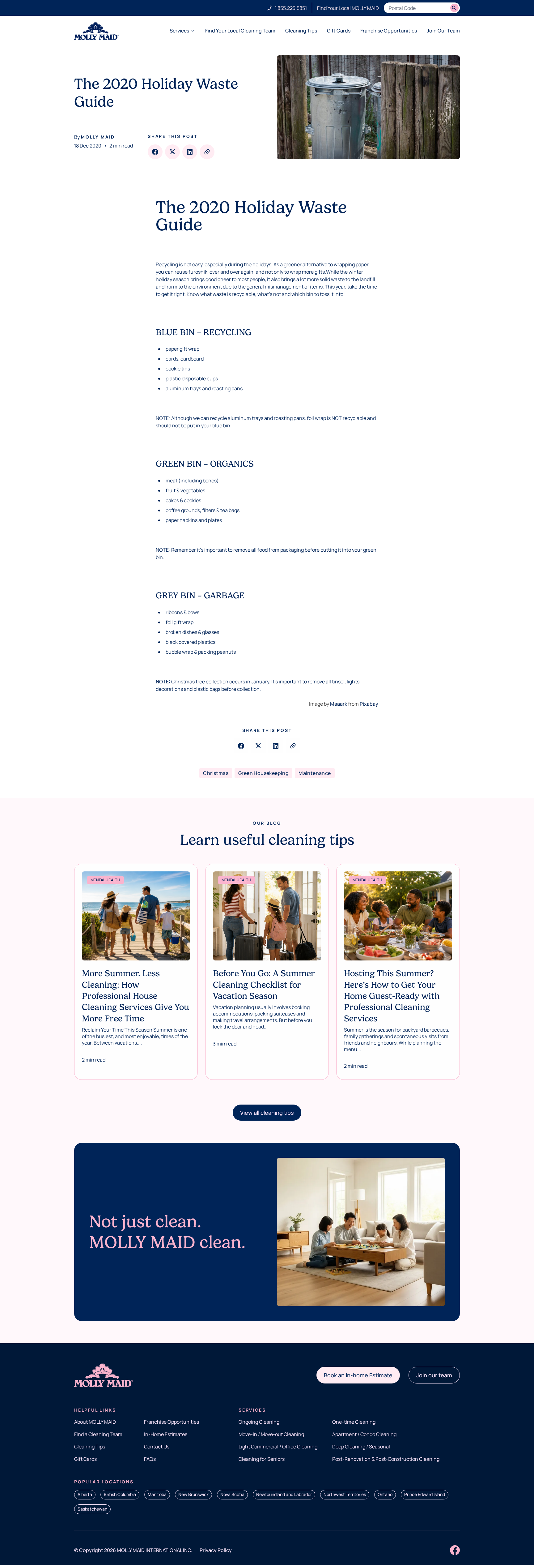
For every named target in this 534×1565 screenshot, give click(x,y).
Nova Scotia (232, 1494)
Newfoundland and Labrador (284, 1494)
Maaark (338, 703)
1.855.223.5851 (291, 8)
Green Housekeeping (263, 773)
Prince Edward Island (424, 1494)
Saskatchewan (92, 1509)
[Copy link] (207, 151)
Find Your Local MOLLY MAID (348, 8)
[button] (267, 1113)
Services (179, 30)
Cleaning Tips (301, 30)
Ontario (385, 1494)
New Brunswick (193, 1494)
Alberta (85, 1494)
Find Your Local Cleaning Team (240, 30)
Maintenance (315, 773)
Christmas (215, 773)
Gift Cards (338, 30)
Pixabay (369, 703)
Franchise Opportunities (388, 30)
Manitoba (157, 1494)
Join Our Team (443, 30)
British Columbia (120, 1494)
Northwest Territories (345, 1494)
